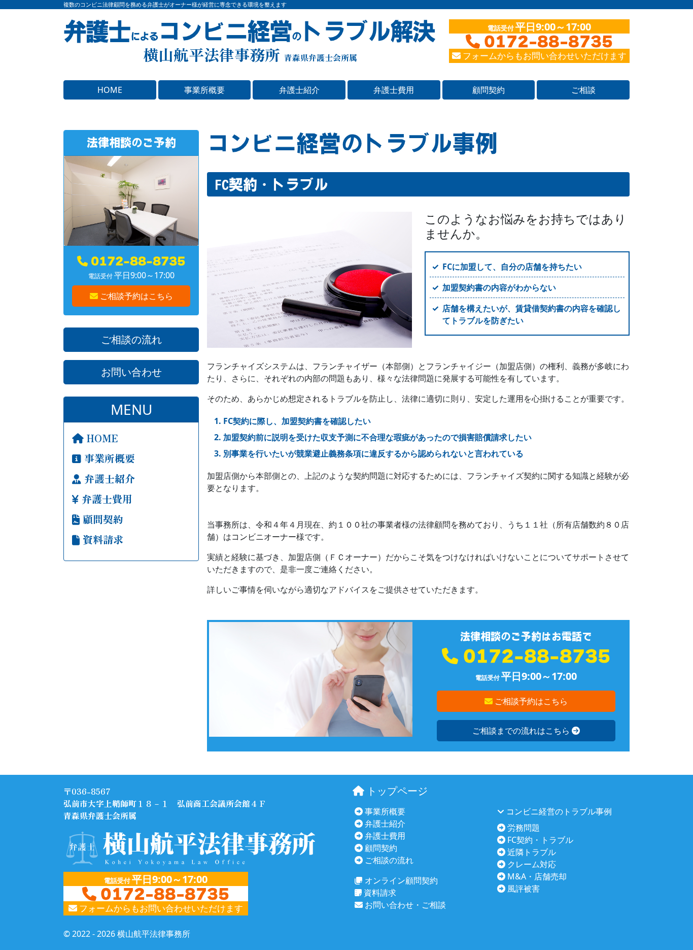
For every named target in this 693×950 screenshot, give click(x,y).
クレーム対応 (530, 864)
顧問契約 (488, 89)
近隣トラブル (530, 852)
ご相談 (583, 89)
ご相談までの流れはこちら (522, 730)
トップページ (396, 791)
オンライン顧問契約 (400, 880)
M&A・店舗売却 (536, 876)
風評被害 (522, 888)
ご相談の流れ (131, 339)
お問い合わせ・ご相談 (404, 904)
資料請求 (101, 539)
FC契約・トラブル (539, 839)
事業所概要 (204, 89)
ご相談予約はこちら (135, 296)
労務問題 (522, 827)
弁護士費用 (393, 89)
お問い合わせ (131, 372)
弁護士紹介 (299, 89)
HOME (109, 89)
